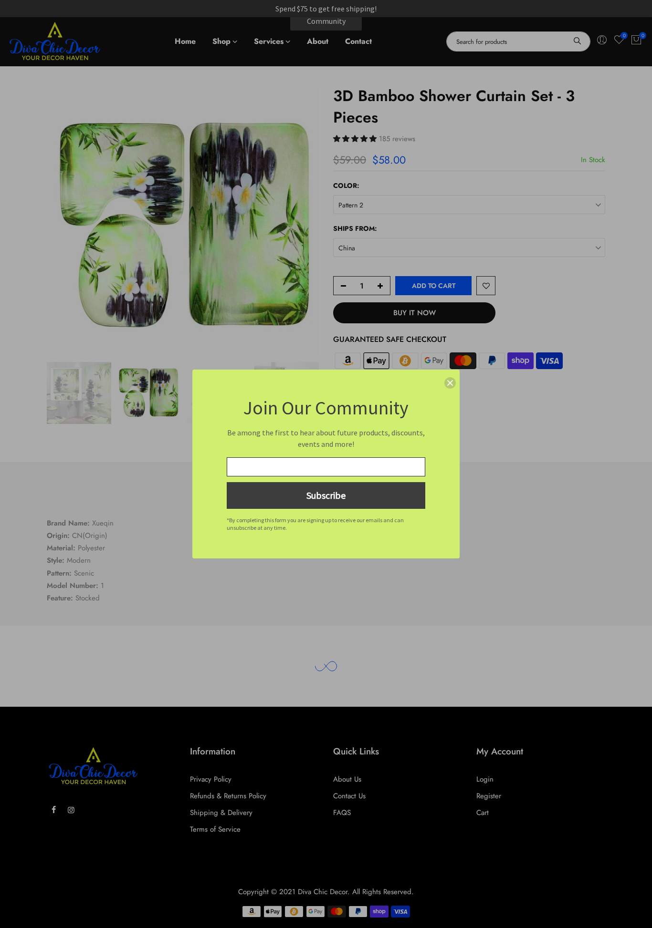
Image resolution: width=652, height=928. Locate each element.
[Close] (450, 382)
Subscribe (326, 495)
